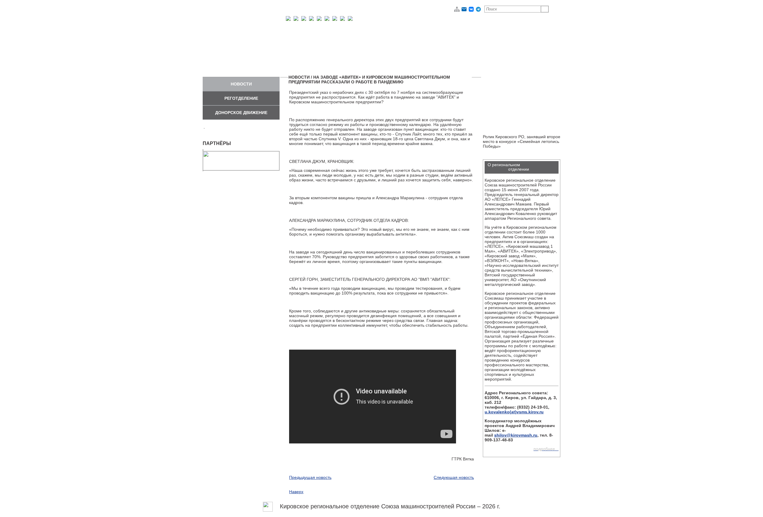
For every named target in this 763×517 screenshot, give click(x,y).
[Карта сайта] (457, 10)
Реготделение (241, 98)
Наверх (296, 491)
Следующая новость (454, 477)
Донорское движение (241, 112)
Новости (241, 84)
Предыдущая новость (310, 477)
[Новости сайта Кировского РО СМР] (268, 506)
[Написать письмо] (464, 10)
